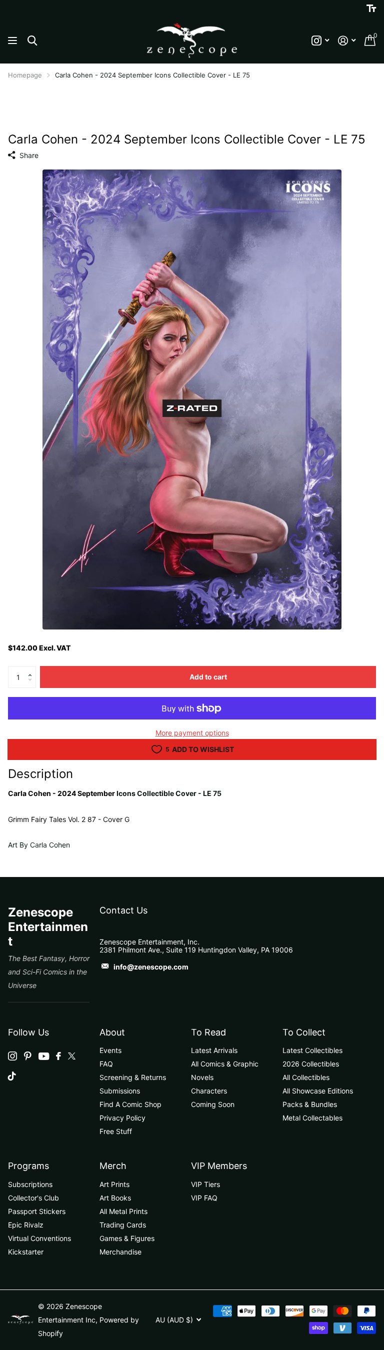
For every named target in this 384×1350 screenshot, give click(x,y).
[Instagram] (12, 1056)
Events (111, 1050)
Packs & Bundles (309, 1104)
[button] (32, 669)
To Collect (304, 1032)
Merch (113, 1165)
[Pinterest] (28, 1056)
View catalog (14, 40)
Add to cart (208, 676)
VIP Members (219, 1165)
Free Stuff (116, 1131)
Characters (209, 1090)
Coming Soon (212, 1104)
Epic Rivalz (26, 1224)
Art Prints (115, 1184)
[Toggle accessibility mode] (371, 8)
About (112, 1032)
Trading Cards (123, 1224)
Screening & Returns (133, 1077)
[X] (72, 1056)
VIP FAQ (204, 1198)
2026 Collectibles (310, 1064)
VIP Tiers (205, 1184)
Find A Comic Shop (131, 1104)
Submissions (120, 1090)
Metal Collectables (312, 1118)
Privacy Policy (123, 1118)
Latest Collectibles (312, 1050)
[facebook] (58, 1056)
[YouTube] (43, 1056)
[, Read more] (320, 41)
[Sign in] (347, 41)
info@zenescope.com (151, 966)
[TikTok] (12, 1076)
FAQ (106, 1064)
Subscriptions (30, 1184)
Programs (28, 1165)
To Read (208, 1032)
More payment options (192, 732)
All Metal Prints (124, 1211)
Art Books (115, 1198)
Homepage (25, 75)
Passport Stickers (37, 1211)
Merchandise (121, 1252)
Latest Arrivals (214, 1050)
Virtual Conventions (39, 1238)
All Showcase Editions (317, 1090)
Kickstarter (26, 1252)
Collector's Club (33, 1198)
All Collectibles (306, 1077)
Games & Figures (127, 1238)
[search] (32, 41)
